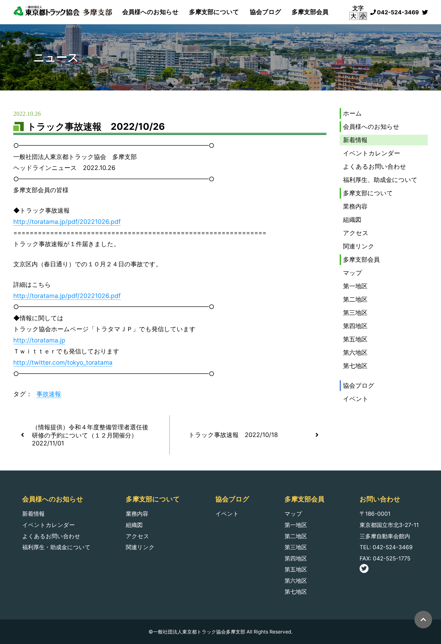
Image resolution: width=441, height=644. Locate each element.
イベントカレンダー (371, 153)
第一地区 (355, 286)
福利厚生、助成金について (380, 179)
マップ (352, 273)
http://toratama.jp (39, 340)
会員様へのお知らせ (150, 12)
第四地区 (355, 326)
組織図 (352, 219)
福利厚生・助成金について (56, 547)
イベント (356, 398)
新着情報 (355, 140)
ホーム (352, 113)
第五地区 (355, 339)
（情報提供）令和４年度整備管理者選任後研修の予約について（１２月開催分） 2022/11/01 (90, 435)
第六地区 (355, 352)
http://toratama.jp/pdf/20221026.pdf (67, 221)
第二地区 (355, 299)
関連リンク (358, 246)
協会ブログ (265, 12)
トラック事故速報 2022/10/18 (233, 435)
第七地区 (355, 366)
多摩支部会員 (310, 12)
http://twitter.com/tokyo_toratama (63, 362)
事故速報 (48, 394)
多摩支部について (214, 12)
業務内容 (355, 206)
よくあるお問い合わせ (374, 166)
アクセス (356, 233)
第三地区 (355, 312)
